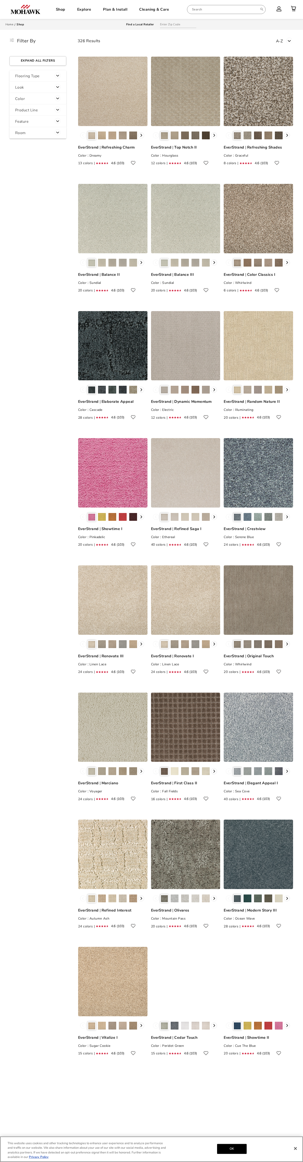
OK (232, 1149)
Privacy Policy (39, 1157)
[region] (151, 1149)
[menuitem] (226, 9)
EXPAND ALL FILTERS (38, 61)
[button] (37, 76)
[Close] (295, 1148)
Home (9, 24)
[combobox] (226, 9)
